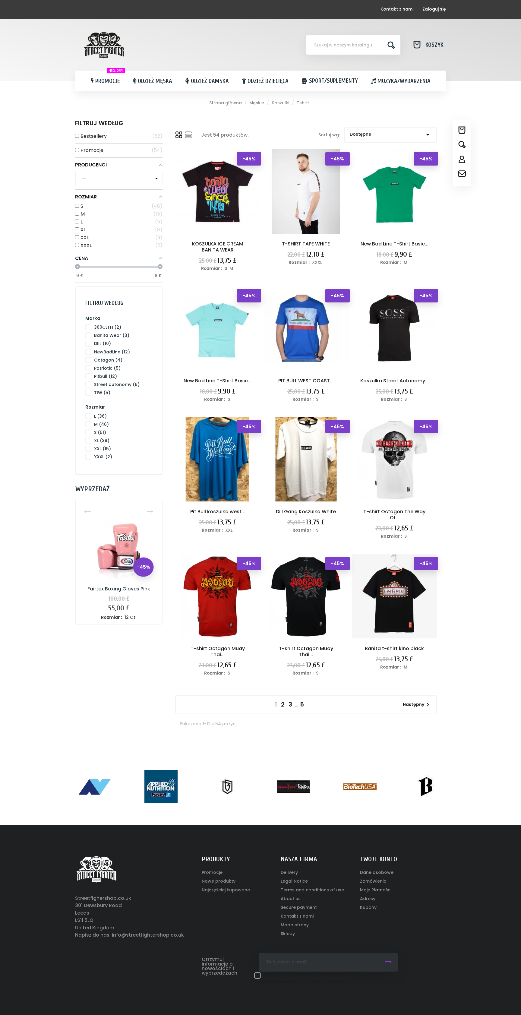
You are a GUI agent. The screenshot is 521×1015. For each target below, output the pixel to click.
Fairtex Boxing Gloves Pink (118, 588)
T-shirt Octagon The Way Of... (394, 514)
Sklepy (288, 934)
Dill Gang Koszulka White (306, 511)
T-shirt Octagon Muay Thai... (218, 651)
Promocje (212, 872)
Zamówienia (373, 881)
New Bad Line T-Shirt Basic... (394, 243)
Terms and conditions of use (312, 890)
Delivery (289, 872)
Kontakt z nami (396, 9)
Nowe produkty (218, 881)
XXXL (103, 457)
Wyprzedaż (92, 489)
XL (101, 441)
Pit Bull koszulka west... (217, 511)
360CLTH (107, 327)
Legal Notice (294, 881)
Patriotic (107, 368)
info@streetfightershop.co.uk (148, 934)
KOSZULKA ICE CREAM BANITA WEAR (217, 246)
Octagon (108, 360)
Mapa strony (295, 925)
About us (291, 899)
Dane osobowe (376, 872)
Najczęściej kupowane (226, 890)
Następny (417, 704)
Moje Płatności (375, 890)
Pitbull (105, 376)
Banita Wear (111, 335)
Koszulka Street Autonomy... (394, 380)
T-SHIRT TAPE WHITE (306, 243)
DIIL (102, 343)
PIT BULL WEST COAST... (305, 380)
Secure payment (299, 907)
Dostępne (390, 134)
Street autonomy (117, 384)
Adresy (367, 899)
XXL (102, 449)
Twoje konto (378, 859)
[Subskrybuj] (388, 962)
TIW (102, 393)
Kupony (368, 907)
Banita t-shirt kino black (394, 648)
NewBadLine (112, 352)
